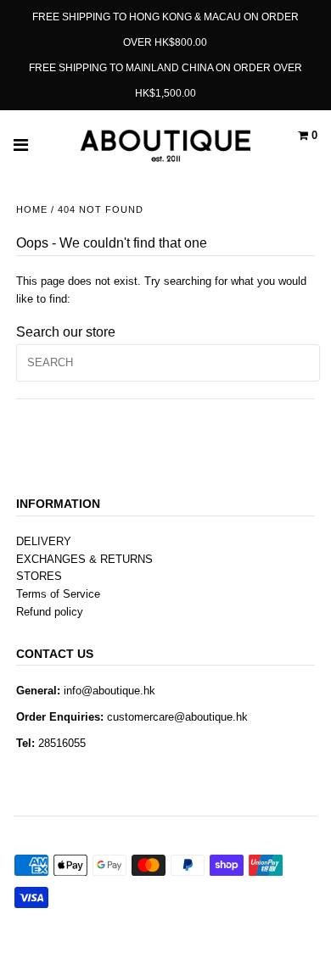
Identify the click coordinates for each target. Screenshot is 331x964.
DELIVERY (43, 541)
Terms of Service (58, 594)
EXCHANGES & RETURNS (84, 559)
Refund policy (49, 611)
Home (32, 209)
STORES (39, 576)
